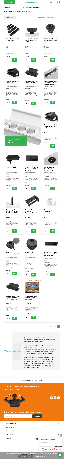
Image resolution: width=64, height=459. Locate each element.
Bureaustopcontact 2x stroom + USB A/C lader (50, 126)
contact (11, 386)
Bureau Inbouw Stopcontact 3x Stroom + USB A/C (31, 211)
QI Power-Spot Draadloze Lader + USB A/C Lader (50, 169)
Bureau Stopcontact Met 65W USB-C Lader (31, 40)
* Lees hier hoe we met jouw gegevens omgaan (15, 419)
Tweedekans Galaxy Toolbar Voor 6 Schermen (31, 297)
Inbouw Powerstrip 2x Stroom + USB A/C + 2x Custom (50, 82)
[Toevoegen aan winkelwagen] (14, 60)
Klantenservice (7, 7)
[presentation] (17, 7)
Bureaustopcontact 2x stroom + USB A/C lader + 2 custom (50, 255)
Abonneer (37, 416)
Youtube (58, 397)
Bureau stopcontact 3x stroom (12, 81)
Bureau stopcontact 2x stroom (50, 210)
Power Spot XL (30, 252)
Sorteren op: (41, 17)
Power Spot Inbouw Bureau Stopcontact (50, 39)
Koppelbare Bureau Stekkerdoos (12, 39)
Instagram (51, 397)
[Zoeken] (51, 2)
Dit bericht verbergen (25, 456)
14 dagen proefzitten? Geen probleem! (33, 380)
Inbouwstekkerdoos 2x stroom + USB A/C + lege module (12, 297)
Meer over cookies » (40, 456)
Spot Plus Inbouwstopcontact (12, 253)
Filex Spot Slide (11, 167)
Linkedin (55, 397)
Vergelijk (8, 56)
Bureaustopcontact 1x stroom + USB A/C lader (31, 169)
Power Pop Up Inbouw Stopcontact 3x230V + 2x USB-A (12, 211)
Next (58, 326)
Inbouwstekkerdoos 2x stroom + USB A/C (31, 82)
